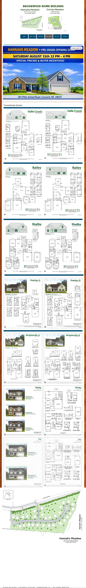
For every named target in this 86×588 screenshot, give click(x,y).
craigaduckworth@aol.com (43, 587)
